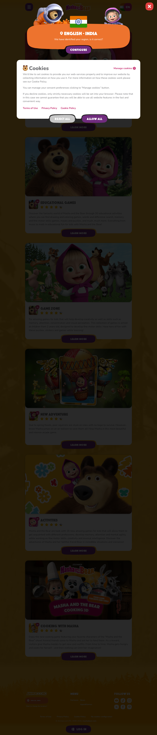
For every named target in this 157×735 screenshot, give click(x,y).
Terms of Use (30, 108)
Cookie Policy (68, 108)
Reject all (62, 119)
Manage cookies (123, 68)
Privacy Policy (49, 108)
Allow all (94, 119)
